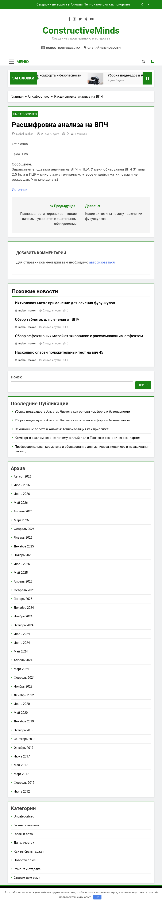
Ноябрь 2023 (23, 686)
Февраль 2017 (24, 783)
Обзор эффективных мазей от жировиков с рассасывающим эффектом (79, 336)
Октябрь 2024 (23, 625)
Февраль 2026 (24, 529)
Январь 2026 (23, 537)
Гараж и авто (23, 834)
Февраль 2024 (24, 678)
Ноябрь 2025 (23, 555)
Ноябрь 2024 (23, 616)
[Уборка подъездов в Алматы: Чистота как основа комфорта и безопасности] (90, 81)
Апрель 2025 (23, 581)
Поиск (16, 377)
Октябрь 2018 (23, 730)
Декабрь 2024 (24, 608)
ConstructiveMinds (81, 30)
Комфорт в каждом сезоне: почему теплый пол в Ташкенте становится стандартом (77, 438)
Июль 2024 (22, 634)
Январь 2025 (23, 599)
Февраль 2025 (24, 590)
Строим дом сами (27, 878)
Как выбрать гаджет (29, 851)
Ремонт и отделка (27, 869)
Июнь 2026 (22, 494)
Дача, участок (24, 843)
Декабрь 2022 (24, 695)
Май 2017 (21, 765)
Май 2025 (21, 572)
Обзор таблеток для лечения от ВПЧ (47, 319)
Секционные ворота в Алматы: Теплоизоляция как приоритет (83, 4)
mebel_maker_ (25, 134)
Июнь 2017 (22, 756)
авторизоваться (102, 262)
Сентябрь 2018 (24, 739)
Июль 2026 (22, 485)
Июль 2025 (22, 564)
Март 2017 (21, 774)
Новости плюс (25, 860)
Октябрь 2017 (23, 748)
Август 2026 (22, 476)
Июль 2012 (22, 791)
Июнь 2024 (22, 643)
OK (97, 897)
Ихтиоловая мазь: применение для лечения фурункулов (65, 303)
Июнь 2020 (22, 704)
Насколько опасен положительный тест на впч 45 (59, 352)
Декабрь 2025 (24, 546)
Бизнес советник (26, 825)
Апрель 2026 (23, 511)
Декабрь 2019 (24, 721)
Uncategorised (25, 114)
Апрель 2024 (23, 660)
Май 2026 (21, 503)
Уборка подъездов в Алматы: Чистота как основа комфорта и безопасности (72, 411)
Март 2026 (21, 520)
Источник (19, 189)
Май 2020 (21, 713)
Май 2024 (21, 651)
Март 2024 (21, 669)
